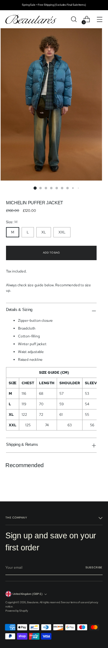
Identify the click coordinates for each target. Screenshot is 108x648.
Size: (11, 222)
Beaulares (32, 602)
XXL (61, 232)
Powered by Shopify (16, 611)
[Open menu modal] (99, 19)
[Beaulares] (30, 19)
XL (43, 232)
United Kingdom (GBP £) (28, 594)
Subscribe (94, 567)
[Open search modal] (74, 19)
